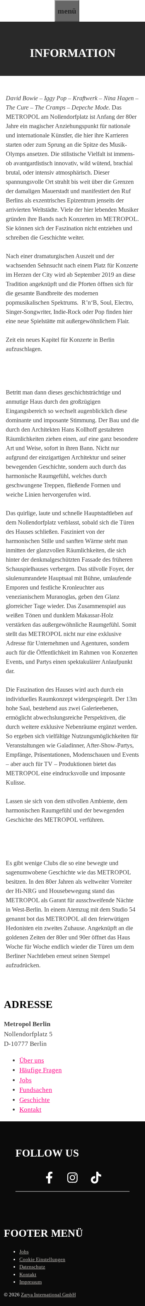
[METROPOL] (27, 16)
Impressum (30, 1282)
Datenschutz (32, 1267)
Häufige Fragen (40, 1070)
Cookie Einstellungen (42, 1259)
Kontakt (30, 1109)
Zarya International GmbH (48, 1294)
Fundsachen (35, 1089)
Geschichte (34, 1100)
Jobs (25, 1080)
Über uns (31, 1060)
